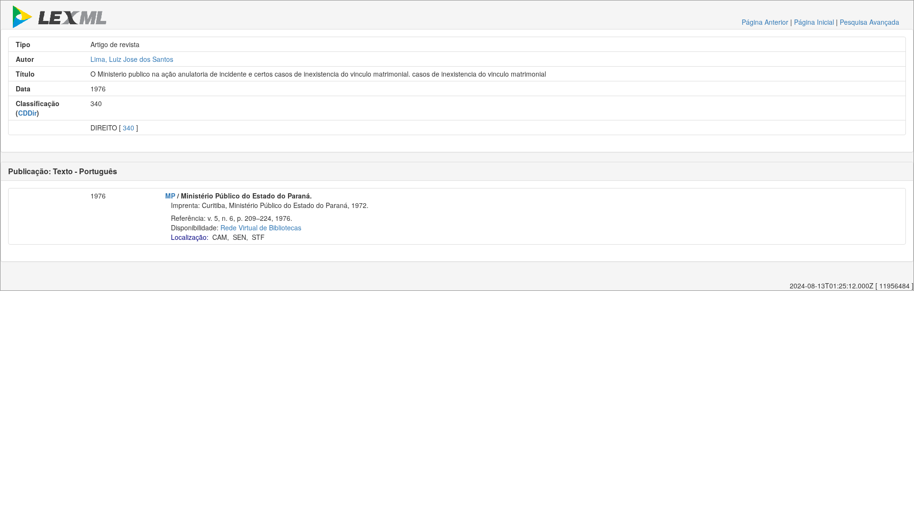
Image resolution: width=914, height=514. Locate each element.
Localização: (190, 237)
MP (170, 195)
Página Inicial (814, 22)
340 (128, 127)
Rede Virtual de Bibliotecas (260, 227)
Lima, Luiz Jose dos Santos (131, 59)
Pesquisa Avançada (869, 22)
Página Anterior (765, 22)
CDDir (27, 113)
